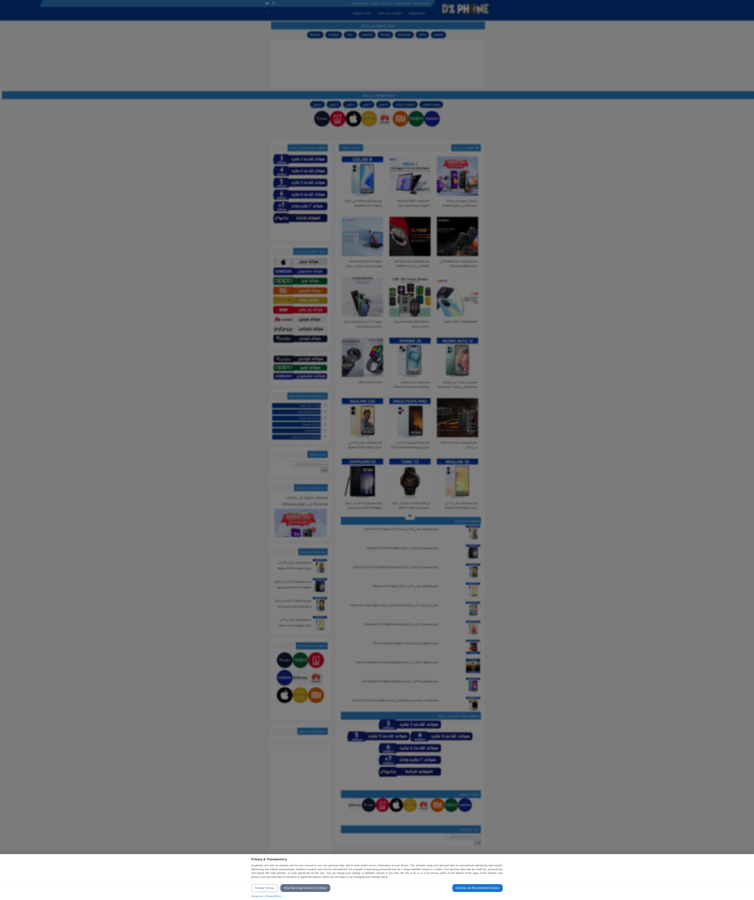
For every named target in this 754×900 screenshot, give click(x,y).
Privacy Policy (273, 896)
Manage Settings (264, 887)
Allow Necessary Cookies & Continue (305, 887)
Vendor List (257, 896)
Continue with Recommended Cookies (477, 887)
